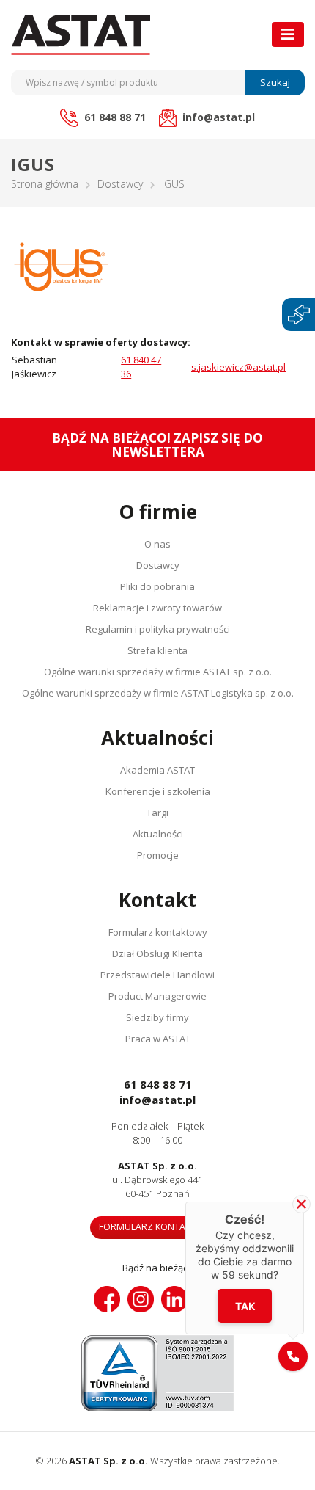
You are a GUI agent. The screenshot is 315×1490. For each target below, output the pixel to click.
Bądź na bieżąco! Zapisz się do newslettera (157, 444)
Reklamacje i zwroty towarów (157, 607)
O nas (157, 543)
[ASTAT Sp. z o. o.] (80, 35)
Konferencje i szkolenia (157, 791)
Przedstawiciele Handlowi (157, 974)
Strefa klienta (157, 650)
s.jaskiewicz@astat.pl (238, 367)
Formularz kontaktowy (157, 932)
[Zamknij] (301, 1204)
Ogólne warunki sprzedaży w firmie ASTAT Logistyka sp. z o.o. (158, 692)
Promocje (158, 855)
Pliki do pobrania (157, 586)
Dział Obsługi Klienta (157, 953)
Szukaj (275, 82)
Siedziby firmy (157, 1017)
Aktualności (158, 833)
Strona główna (44, 184)
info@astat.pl (157, 1099)
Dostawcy (120, 184)
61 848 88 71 (158, 1084)
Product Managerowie (157, 996)
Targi (157, 812)
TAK (245, 1306)
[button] (293, 1356)
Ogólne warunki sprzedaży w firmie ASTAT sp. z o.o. (158, 671)
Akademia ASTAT (157, 770)
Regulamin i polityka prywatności (158, 629)
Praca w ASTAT (157, 1038)
